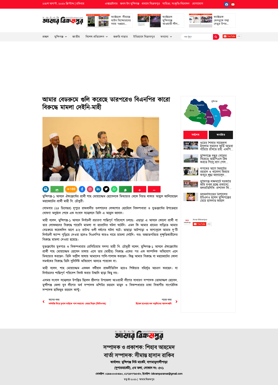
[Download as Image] (57, 189)
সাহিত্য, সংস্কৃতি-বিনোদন (176, 3)
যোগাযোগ (197, 3)
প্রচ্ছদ (45, 36)
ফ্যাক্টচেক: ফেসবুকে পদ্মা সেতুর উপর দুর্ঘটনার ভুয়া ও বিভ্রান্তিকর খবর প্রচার (222, 25)
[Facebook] (226, 4)
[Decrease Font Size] (154, 189)
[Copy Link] (125, 189)
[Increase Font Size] (139, 189)
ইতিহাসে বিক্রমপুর (144, 36)
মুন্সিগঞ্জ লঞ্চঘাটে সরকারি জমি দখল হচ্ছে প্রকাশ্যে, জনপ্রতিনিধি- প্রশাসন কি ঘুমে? (215, 185)
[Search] (216, 37)
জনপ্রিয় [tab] (221, 135)
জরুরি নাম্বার (120, 36)
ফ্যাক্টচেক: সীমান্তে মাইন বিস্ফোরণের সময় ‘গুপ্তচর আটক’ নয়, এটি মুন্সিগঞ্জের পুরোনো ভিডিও (121, 25)
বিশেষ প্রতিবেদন (95, 36)
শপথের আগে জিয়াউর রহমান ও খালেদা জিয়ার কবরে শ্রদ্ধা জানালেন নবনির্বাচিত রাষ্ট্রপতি (214, 172)
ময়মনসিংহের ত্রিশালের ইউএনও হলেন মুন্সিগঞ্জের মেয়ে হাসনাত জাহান (215, 197)
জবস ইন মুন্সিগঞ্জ (129, 3)
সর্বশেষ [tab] (195, 135)
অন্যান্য (164, 36)
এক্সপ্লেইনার (111, 3)
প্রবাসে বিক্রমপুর (151, 3)
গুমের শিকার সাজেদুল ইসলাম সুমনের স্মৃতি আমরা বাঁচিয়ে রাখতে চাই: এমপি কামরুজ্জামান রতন (216, 146)
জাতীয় (76, 36)
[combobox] (197, 37)
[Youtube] (233, 4)
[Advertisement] (139, 65)
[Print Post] (45, 189)
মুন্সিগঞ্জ (58, 36)
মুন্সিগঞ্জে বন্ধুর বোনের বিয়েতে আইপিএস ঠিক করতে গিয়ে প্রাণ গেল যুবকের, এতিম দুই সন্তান (214, 159)
